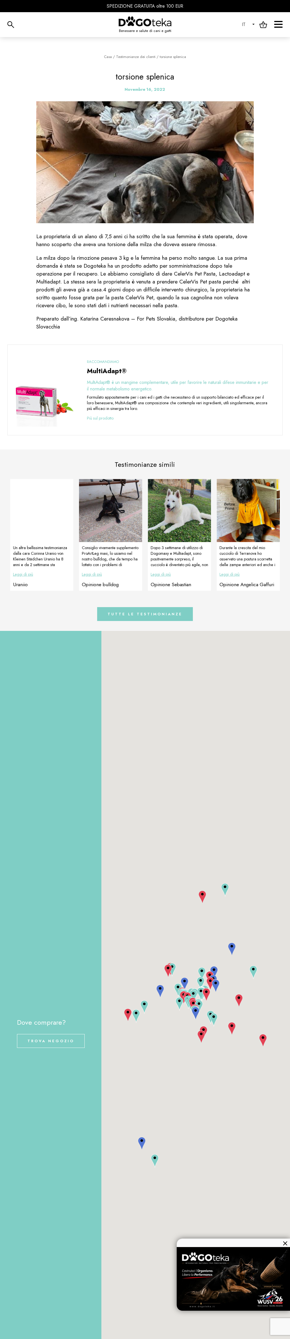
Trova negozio (50, 1041)
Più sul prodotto (100, 418)
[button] (127, 1015)
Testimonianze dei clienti (135, 56)
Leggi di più (23, 574)
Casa (108, 56)
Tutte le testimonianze (145, 614)
